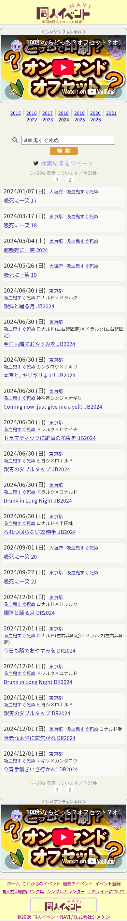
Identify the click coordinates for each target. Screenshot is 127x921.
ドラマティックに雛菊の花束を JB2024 (50, 438)
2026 (96, 119)
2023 (48, 119)
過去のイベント (77, 883)
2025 (80, 119)
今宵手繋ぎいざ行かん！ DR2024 (41, 769)
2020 (95, 113)
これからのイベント (41, 883)
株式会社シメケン (92, 916)
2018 (63, 113)
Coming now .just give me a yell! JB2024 (53, 406)
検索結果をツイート (67, 163)
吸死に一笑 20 (20, 556)
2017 (47, 113)
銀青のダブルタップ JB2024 (37, 469)
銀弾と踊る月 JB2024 (29, 306)
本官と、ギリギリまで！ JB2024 (39, 375)
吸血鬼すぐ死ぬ (82, 191)
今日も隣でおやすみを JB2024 (39, 344)
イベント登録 (107, 883)
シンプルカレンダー (66, 891)
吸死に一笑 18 (20, 225)
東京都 (56, 216)
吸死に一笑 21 (20, 581)
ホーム (13, 883)
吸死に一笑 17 (20, 200)
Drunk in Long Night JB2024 (38, 500)
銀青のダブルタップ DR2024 (37, 713)
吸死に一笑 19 (20, 275)
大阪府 (56, 191)
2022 (32, 119)
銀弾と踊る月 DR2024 (29, 612)
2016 (31, 113)
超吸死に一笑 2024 (26, 250)
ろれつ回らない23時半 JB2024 (40, 532)
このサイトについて (106, 891)
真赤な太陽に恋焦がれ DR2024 (40, 738)
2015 (15, 113)
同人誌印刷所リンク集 (23, 891)
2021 (111, 113)
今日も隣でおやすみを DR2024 (40, 650)
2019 (79, 113)
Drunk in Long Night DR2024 (38, 682)
